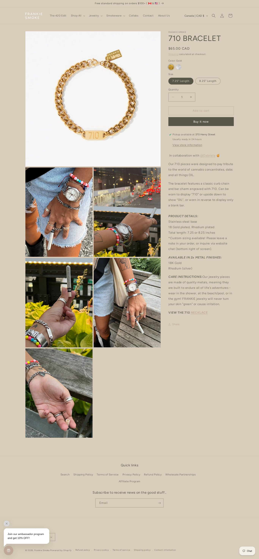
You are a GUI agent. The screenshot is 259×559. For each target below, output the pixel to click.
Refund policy (82, 550)
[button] (78, 16)
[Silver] (178, 67)
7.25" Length (180, 81)
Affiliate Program (129, 481)
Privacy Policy (131, 474)
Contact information (165, 550)
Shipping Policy (83, 474)
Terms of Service (108, 474)
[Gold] (171, 67)
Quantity (173, 89)
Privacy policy (101, 550)
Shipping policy (142, 550)
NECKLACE (199, 313)
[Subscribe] (159, 503)
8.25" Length (208, 81)
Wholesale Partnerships (180, 474)
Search (65, 474)
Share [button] (176, 324)
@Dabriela (207, 155)
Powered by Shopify (61, 550)
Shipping (173, 54)
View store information (187, 145)
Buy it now (201, 121)
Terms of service (121, 550)
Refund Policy (153, 474)
